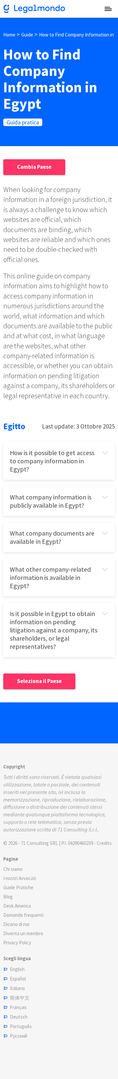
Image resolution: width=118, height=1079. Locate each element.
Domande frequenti (23, 915)
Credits (104, 843)
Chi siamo (13, 869)
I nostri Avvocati (19, 878)
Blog (8, 896)
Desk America (17, 906)
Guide (27, 35)
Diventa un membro (23, 933)
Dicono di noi (16, 924)
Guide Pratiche (18, 887)
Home (9, 35)
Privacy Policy (17, 942)
